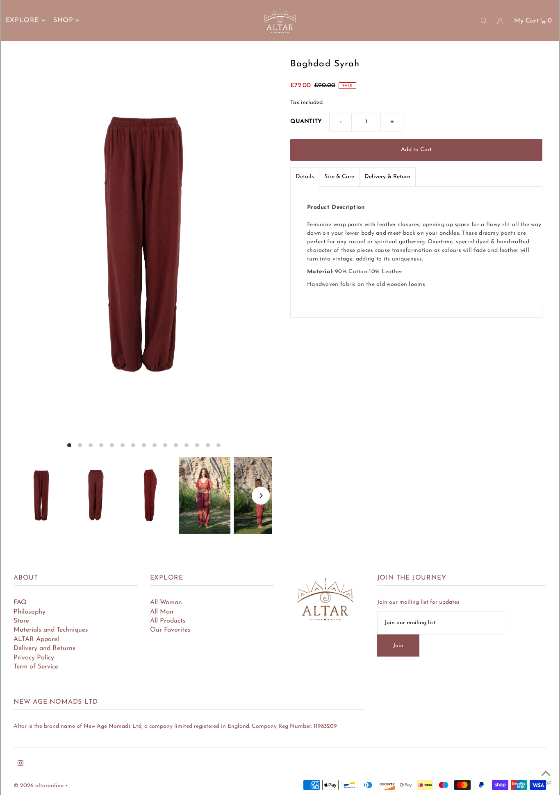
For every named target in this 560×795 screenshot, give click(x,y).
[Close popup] (394, 284)
